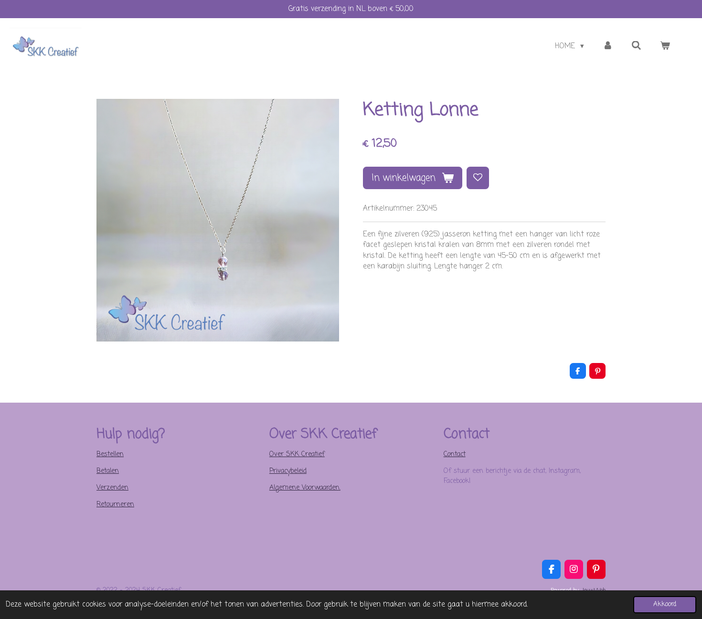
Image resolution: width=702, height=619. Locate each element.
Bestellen (110, 454)
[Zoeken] (636, 46)
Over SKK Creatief (297, 454)
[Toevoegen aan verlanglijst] (478, 178)
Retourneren (115, 505)
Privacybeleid (288, 471)
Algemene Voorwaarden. (304, 488)
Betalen (107, 471)
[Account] (607, 46)
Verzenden (112, 488)
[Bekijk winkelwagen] (665, 46)
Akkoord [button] (664, 604)
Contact (455, 454)
